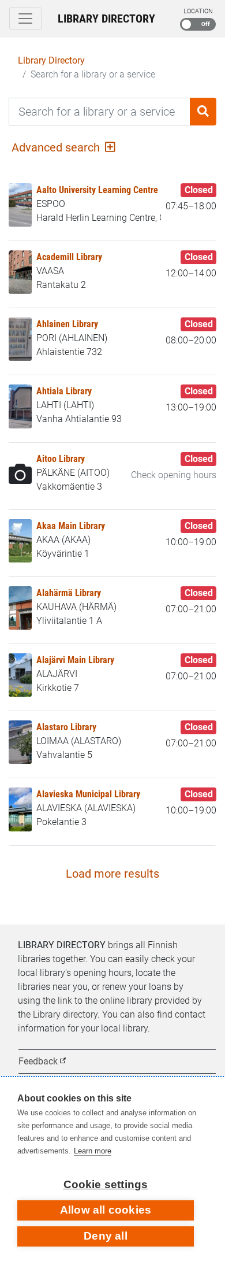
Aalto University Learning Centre (97, 189)
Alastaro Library (66, 727)
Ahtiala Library (64, 391)
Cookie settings (105, 1184)
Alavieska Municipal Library (88, 794)
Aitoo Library (60, 458)
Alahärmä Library (68, 592)
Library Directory (106, 18)
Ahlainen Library (67, 324)
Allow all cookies (105, 1210)
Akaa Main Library (70, 525)
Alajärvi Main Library (75, 659)
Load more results (112, 874)
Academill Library (69, 257)
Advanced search (57, 147)
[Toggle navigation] (25, 18)
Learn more (92, 1151)
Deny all (105, 1236)
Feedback (38, 1061)
